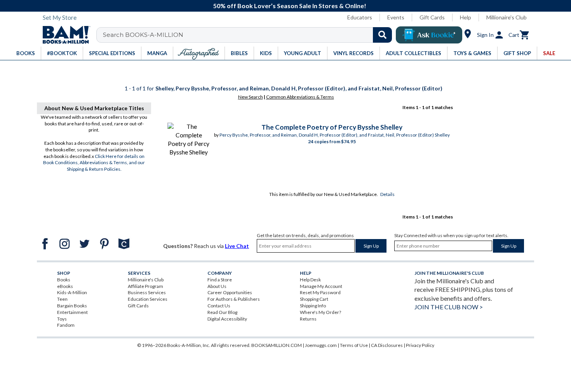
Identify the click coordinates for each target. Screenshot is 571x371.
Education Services (147, 299)
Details (387, 194)
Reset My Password (320, 292)
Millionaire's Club (506, 17)
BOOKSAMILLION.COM (276, 345)
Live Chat (237, 246)
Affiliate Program (145, 286)
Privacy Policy (420, 345)
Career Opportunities (229, 292)
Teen (62, 299)
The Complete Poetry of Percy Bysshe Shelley (331, 127)
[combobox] (249, 35)
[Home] (64, 35)
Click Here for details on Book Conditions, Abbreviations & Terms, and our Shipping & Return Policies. (94, 162)
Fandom (66, 325)
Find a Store (219, 280)
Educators (359, 17)
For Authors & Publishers (233, 299)
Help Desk (310, 280)
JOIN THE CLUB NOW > (448, 306)
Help (465, 17)
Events (395, 17)
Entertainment (72, 312)
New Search (250, 97)
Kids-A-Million (72, 292)
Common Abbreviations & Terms (300, 97)
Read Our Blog (222, 312)
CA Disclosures (387, 345)
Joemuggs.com (321, 345)
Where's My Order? (320, 312)
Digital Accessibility (227, 319)
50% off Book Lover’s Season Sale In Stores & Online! (289, 5)
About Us (216, 286)
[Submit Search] (382, 35)
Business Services (147, 292)
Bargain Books (72, 306)
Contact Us (218, 306)
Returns (308, 319)
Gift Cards (432, 17)
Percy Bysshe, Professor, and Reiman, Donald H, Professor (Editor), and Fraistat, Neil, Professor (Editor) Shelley (334, 135)
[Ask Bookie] (429, 34)
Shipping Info (313, 306)
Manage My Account (321, 286)
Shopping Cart (314, 299)
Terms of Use (354, 345)
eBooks (65, 286)
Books (63, 280)
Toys (62, 319)
